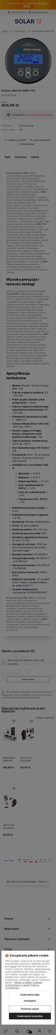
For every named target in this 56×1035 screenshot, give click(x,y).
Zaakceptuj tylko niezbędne (30, 997)
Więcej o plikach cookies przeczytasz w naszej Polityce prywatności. (23, 985)
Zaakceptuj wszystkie (30, 1016)
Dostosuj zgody (30, 1008)
